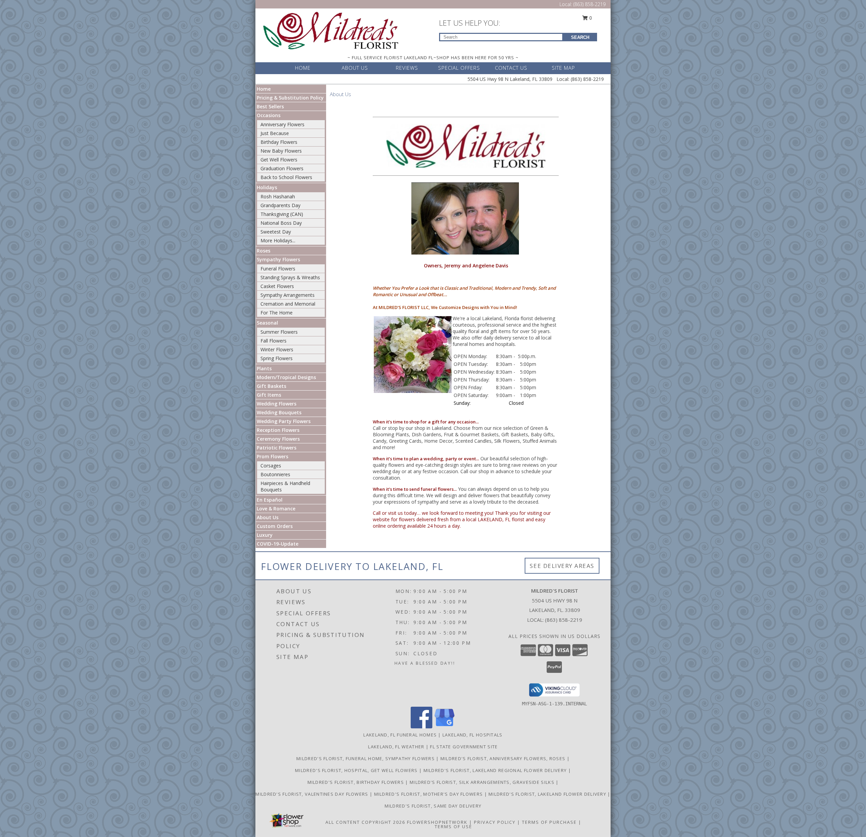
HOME (303, 67)
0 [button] (590, 18)
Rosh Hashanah (277, 196)
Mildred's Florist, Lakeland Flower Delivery (548, 794)
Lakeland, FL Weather (396, 747)
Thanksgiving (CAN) (281, 214)
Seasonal (267, 323)
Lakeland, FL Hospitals (472, 735)
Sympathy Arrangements (287, 295)
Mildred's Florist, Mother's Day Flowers (429, 794)
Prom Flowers (272, 456)
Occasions (268, 115)
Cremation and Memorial (287, 304)
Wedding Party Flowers (284, 421)
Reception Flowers (278, 430)
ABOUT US (355, 67)
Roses (263, 250)
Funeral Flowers (277, 268)
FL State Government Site (464, 747)
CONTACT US (511, 67)
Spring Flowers (276, 358)
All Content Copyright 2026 (365, 822)
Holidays (267, 187)
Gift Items (269, 395)
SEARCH (580, 37)
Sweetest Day (275, 231)
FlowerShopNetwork (437, 822)
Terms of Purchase (549, 822)
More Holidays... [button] (277, 240)
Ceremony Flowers (278, 439)
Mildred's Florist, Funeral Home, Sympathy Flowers (366, 758)
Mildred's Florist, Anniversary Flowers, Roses (503, 758)
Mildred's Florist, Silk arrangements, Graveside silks (483, 782)
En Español (269, 500)
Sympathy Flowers (278, 259)
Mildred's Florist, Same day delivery (433, 806)
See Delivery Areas (562, 566)
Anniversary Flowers (282, 124)
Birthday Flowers (278, 142)
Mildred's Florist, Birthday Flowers (356, 782)
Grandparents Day (280, 205)
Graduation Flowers (281, 168)
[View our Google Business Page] (444, 726)
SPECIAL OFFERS (459, 67)
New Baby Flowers (281, 151)
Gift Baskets (271, 386)
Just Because (274, 133)
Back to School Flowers (286, 177)
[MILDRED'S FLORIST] (330, 30)
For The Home (276, 312)
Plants (264, 368)
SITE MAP (563, 67)
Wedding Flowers (276, 403)
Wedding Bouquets (279, 412)
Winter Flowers (276, 349)
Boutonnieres (275, 474)
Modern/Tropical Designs (286, 377)
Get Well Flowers (278, 159)
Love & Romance (276, 508)
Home (264, 89)
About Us (267, 517)
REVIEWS (407, 67)
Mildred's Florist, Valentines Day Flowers (312, 794)
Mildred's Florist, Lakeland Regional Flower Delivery (496, 770)
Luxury (265, 535)
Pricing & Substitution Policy (290, 97)
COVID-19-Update (277, 544)
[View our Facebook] (421, 726)
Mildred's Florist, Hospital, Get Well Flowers (357, 770)
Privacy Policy (495, 822)
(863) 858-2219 (589, 4)
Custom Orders (275, 526)
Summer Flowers (279, 332)
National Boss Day (281, 223)
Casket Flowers (277, 286)
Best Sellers (270, 106)
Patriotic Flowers (276, 447)
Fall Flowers (273, 340)
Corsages (270, 465)
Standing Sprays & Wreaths (290, 277)
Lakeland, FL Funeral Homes (400, 735)
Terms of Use (453, 826)
